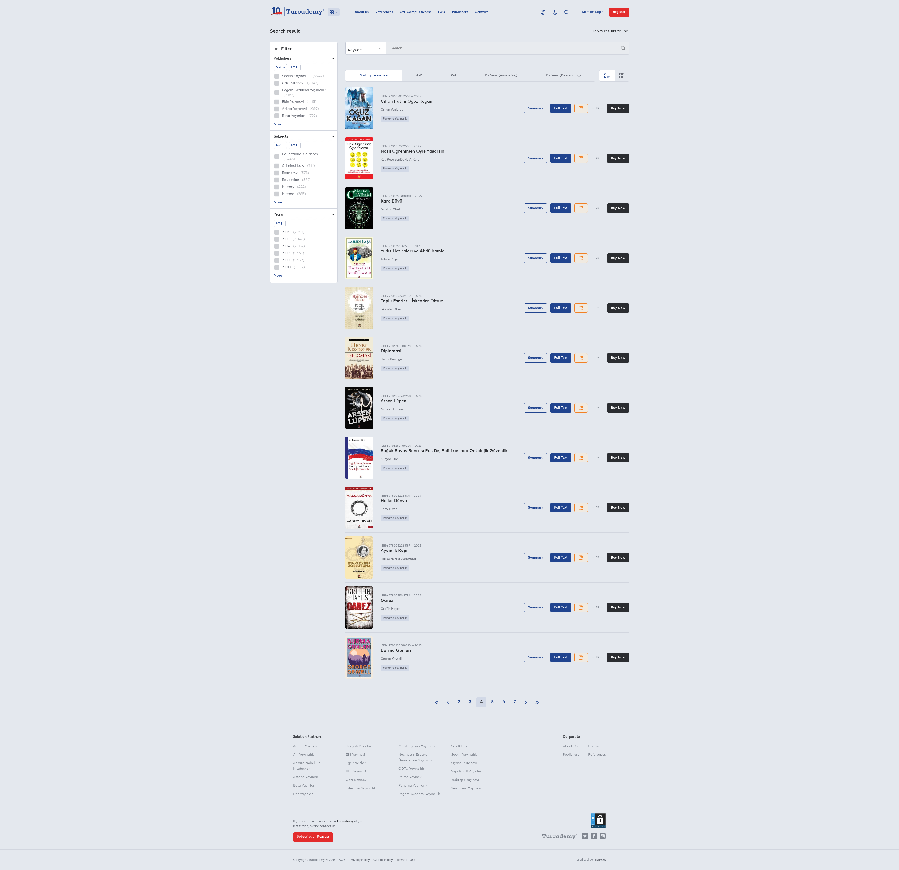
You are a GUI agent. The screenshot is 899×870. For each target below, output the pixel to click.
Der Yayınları (303, 794)
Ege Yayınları (356, 763)
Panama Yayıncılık (395, 118)
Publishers (460, 12)
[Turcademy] (557, 837)
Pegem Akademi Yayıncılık (419, 794)
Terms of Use (405, 860)
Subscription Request (313, 836)
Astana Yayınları (306, 777)
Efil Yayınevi (355, 754)
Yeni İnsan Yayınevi (466, 788)
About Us (570, 746)
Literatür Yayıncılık (361, 788)
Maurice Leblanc (393, 409)
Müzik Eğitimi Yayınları (416, 746)
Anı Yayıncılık (303, 754)
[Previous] (448, 702)
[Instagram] (603, 837)
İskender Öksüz (392, 309)
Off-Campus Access (415, 12)
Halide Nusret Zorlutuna (398, 559)
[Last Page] (537, 702)
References (384, 12)
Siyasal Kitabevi (464, 763)
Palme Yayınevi (410, 777)
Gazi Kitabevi (356, 780)
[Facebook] (594, 837)
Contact (481, 12)
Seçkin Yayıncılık (464, 754)
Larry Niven (389, 509)
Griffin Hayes (390, 609)
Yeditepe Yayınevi (465, 780)
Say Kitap (459, 746)
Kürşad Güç (389, 459)
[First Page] (437, 702)
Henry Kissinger (392, 359)
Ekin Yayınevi (356, 771)
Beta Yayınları (304, 785)
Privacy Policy (360, 860)
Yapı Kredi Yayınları (467, 771)
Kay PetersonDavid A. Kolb (400, 159)
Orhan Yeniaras (392, 109)
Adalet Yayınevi (305, 746)
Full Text (560, 108)
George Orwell (391, 658)
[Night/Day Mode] (555, 12)
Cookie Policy (383, 860)
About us (362, 12)
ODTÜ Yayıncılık (411, 768)
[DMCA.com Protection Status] (598, 820)
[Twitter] (585, 837)
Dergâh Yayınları (359, 746)
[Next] (526, 702)
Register (619, 12)
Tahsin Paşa (389, 259)
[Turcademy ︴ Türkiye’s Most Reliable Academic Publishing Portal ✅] (297, 12)
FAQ (441, 12)
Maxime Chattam (393, 209)
